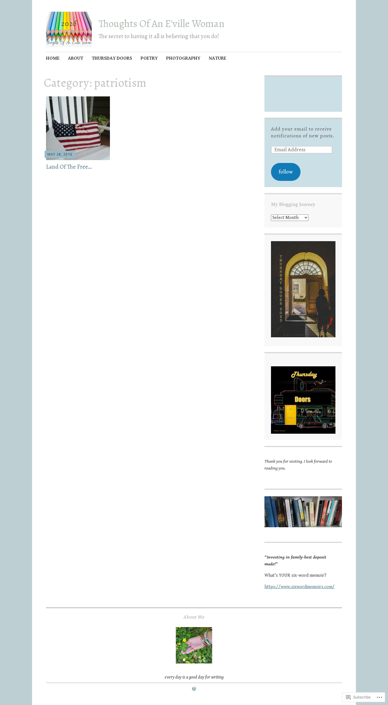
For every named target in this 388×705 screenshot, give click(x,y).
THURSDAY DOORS (112, 58)
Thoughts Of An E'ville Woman (161, 23)
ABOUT (75, 58)
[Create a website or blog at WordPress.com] (194, 689)
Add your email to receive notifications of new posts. (303, 132)
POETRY (149, 58)
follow (286, 172)
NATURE (217, 58)
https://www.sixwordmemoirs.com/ (299, 587)
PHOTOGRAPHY (183, 58)
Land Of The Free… (69, 167)
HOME (52, 58)
